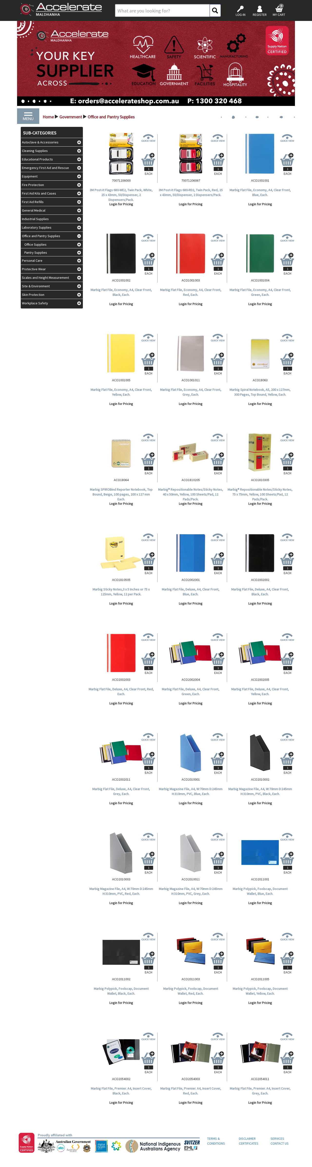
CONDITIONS (216, 1141)
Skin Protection (33, 294)
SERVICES (277, 1138)
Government (70, 117)
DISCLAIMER (247, 1138)
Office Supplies (35, 244)
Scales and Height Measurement (45, 277)
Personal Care (32, 260)
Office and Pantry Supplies (41, 236)
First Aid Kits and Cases (39, 193)
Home (48, 117)
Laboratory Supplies (36, 227)
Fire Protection (33, 185)
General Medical (33, 210)
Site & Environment (36, 286)
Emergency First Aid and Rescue (45, 168)
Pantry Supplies (35, 252)
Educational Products (37, 159)
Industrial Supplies (35, 219)
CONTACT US (280, 1143)
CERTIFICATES (248, 1143)
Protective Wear (34, 269)
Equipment (30, 176)
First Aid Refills (33, 202)
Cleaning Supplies (35, 151)
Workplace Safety (35, 303)
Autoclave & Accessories (40, 142)
